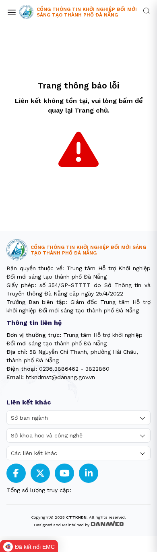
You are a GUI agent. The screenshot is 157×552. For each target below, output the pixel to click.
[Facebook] (16, 473)
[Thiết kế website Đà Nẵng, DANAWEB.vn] (107, 524)
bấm (126, 101)
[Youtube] (65, 473)
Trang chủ (91, 110)
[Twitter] (40, 473)
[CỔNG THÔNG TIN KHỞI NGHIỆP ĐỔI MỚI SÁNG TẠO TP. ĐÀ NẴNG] (26, 12)
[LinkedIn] (89, 473)
